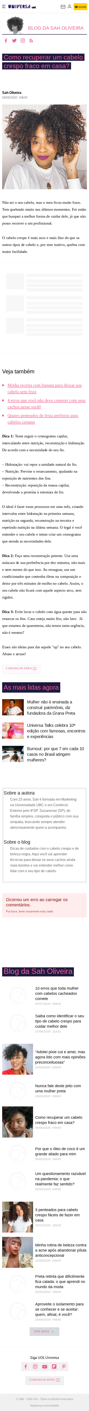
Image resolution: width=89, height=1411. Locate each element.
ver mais (41, 1331)
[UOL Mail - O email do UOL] (63, 6)
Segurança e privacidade (44, 1405)
